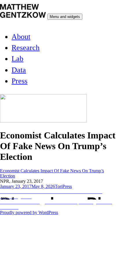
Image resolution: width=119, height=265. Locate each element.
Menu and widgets (65, 16)
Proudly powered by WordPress (29, 212)
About (21, 36)
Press (19, 81)
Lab (17, 58)
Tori (58, 186)
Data (19, 70)
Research (26, 47)
